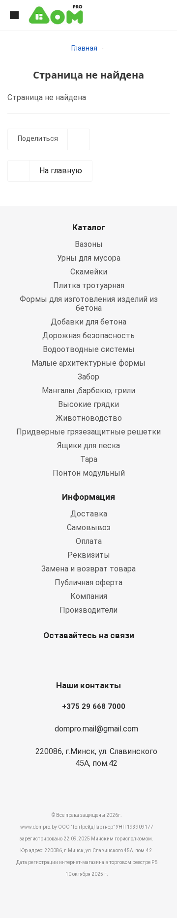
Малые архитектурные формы (88, 363)
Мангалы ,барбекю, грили (88, 390)
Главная (84, 48)
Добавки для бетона (88, 321)
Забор (88, 376)
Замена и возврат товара (88, 568)
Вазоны (89, 244)
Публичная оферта (88, 582)
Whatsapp (61, 658)
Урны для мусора (88, 258)
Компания (88, 596)
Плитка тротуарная (88, 285)
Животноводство (89, 418)
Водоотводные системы (89, 349)
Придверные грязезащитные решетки (88, 431)
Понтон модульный (89, 473)
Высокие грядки (88, 404)
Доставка (88, 513)
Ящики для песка (88, 445)
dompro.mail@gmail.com (96, 728)
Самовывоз (89, 527)
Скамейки (88, 271)
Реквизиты (88, 555)
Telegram (110, 658)
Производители (88, 610)
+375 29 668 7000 (93, 706)
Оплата (89, 541)
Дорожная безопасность (88, 335)
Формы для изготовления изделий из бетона (89, 304)
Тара (88, 459)
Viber (86, 658)
